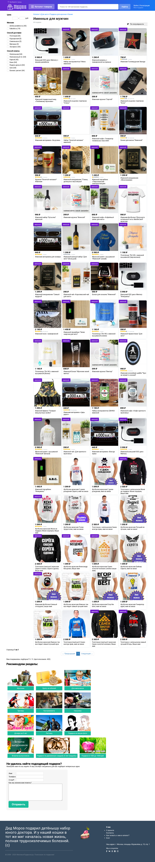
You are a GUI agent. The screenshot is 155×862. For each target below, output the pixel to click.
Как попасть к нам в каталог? (117, 835)
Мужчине (20, 688)
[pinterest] (115, 851)
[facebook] (107, 851)
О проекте (110, 830)
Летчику (49, 733)
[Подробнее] (47, 66)
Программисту (49, 711)
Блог (108, 838)
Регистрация (145, 6)
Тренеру (21, 711)
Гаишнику (78, 711)
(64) (15, 36)
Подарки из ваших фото (77, 733)
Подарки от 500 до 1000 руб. (93, 756)
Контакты (110, 833)
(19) (15, 29)
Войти (136, 6)
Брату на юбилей (49, 688)
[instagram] (118, 851)
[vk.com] (110, 851)
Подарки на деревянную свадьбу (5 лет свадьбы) (56, 756)
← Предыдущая (68, 654)
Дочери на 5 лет (20, 733)
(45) (18, 26)
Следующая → (87, 654)
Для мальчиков (77, 688)
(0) (15, 39)
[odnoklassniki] (113, 851)
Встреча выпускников (20, 756)
